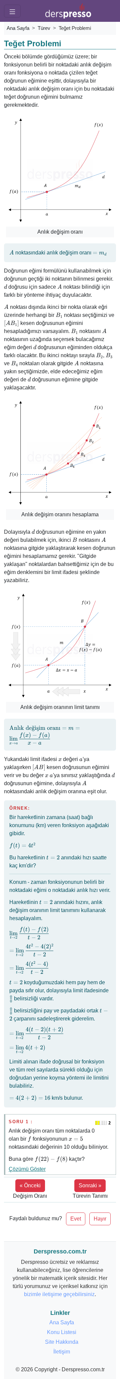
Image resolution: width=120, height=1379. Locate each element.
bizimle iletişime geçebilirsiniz (59, 1294)
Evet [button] (75, 1219)
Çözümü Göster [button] (27, 1169)
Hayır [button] (100, 1219)
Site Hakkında (61, 1342)
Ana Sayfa (18, 28)
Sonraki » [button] (90, 1185)
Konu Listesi (61, 1332)
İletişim (61, 1351)
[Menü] (12, 11)
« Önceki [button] (30, 1185)
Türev (44, 28)
